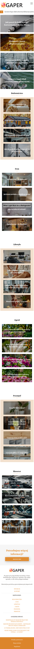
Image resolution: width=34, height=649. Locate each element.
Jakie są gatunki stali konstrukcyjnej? (17, 135)
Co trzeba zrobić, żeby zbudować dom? (17, 628)
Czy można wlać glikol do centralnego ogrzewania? (17, 423)
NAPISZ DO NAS (17, 559)
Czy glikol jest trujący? (17, 408)
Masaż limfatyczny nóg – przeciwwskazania (17, 271)
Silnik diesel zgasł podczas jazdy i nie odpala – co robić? (17, 631)
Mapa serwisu (17, 643)
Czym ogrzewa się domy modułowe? (17, 120)
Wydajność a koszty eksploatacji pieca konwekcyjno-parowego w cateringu (17, 42)
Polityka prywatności (17, 640)
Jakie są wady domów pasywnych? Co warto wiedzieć (17, 150)
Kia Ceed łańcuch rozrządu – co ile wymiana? (17, 497)
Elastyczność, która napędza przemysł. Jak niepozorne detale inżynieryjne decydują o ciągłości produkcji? (17, 61)
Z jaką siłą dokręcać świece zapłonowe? (17, 527)
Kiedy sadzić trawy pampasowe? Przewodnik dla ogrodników (17, 346)
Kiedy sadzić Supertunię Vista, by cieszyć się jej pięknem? (17, 360)
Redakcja (17, 589)
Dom (17, 168)
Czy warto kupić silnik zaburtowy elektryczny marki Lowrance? (17, 80)
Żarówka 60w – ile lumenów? (17, 224)
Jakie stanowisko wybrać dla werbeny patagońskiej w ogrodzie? (17, 331)
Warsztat (17, 471)
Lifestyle (17, 244)
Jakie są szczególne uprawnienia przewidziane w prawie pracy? (17, 286)
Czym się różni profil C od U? (17, 438)
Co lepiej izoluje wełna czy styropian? (17, 105)
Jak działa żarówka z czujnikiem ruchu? (17, 194)
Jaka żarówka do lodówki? (17, 209)
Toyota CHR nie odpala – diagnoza (17, 512)
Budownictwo (17, 93)
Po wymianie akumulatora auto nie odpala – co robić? (17, 482)
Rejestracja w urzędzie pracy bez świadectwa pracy (17, 621)
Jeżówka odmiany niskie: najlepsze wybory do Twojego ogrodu (17, 375)
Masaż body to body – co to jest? (17, 301)
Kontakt (17, 591)
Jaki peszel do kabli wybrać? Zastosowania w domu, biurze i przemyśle (17, 23)
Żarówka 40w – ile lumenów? (17, 179)
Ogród (17, 320)
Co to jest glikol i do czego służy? (17, 453)
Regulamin (17, 646)
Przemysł (17, 395)
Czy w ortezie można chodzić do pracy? (17, 257)
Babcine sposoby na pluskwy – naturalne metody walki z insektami (17, 625)
